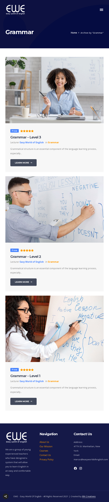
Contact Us (45, 455)
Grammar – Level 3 (25, 137)
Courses (44, 450)
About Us (44, 442)
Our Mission (46, 446)
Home (74, 32)
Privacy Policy (47, 459)
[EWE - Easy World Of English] (15, 9)
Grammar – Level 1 (25, 376)
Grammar (53, 142)
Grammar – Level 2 (25, 257)
